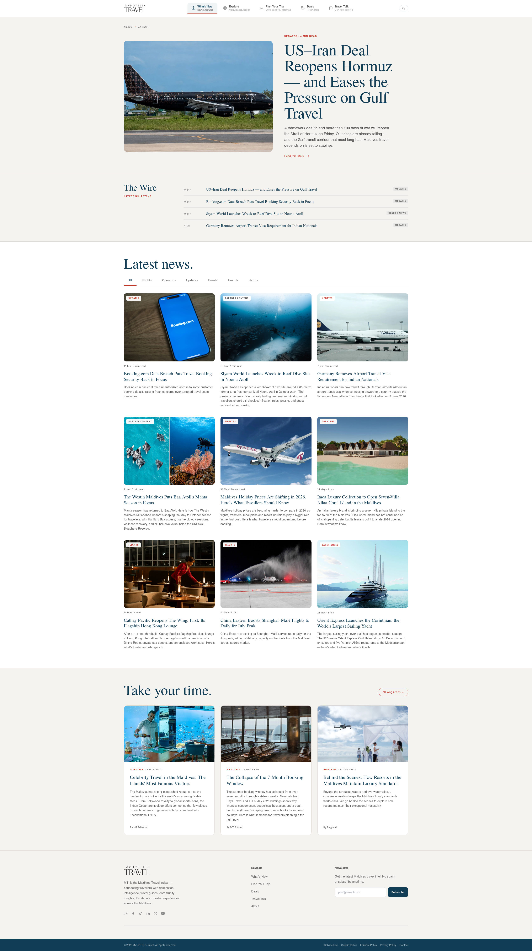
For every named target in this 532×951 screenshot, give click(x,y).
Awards (233, 280)
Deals (255, 891)
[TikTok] (141, 913)
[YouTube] (163, 913)
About (255, 906)
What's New (259, 876)
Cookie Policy (349, 945)
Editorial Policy (368, 945)
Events (212, 280)
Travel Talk (258, 898)
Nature (253, 280)
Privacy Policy (388, 945)
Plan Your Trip (260, 883)
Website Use (331, 945)
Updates (192, 280)
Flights (147, 280)
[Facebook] (133, 913)
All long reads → (393, 692)
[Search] (403, 8)
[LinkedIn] (148, 913)
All (130, 280)
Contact (403, 945)
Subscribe (398, 892)
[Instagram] (126, 913)
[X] (155, 913)
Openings (169, 280)
